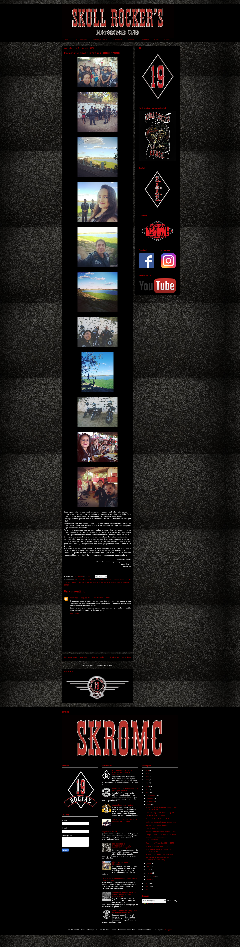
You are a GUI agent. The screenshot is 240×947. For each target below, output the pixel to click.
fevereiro (150, 876)
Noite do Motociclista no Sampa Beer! (161, 822)
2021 (146, 783)
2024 (146, 773)
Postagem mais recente (75, 657)
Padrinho (132, 40)
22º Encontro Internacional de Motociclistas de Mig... (158, 859)
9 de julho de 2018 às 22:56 (99, 598)
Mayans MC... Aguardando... (157, 825)
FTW (74, 582)
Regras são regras (109, 832)
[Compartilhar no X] (101, 576)
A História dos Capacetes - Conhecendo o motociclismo (120, 879)
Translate (151, 904)
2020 (146, 786)
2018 (146, 792)
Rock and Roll (124, 582)
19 (76, 580)
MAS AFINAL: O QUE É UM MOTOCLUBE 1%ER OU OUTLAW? (122, 772)
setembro (150, 801)
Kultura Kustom (82, 582)
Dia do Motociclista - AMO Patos (159, 819)
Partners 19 (117, 40)
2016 (146, 886)
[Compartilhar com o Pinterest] (106, 576)
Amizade (81, 580)
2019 (146, 789)
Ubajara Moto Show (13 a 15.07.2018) (122, 863)
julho (148, 805)
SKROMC (67, 585)
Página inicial (98, 657)
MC (91, 582)
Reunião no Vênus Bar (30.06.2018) (160, 843)
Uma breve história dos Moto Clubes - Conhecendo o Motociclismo (124, 894)
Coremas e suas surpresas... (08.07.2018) (157, 839)
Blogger (168, 930)
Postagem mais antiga (120, 657)
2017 (146, 883)
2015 (146, 890)
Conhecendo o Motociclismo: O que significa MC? (125, 790)
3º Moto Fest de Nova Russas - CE (159, 854)
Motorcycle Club (100, 40)
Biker (106, 580)
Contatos (145, 40)
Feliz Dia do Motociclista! (156, 816)
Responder (74, 613)
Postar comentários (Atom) (101, 665)
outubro (150, 798)
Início (67, 40)
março (149, 873)
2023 (146, 777)
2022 (146, 780)
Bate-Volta (99, 580)
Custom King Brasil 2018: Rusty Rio (160, 813)
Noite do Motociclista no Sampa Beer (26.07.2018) (161, 808)
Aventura (90, 580)
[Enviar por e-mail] (96, 576)
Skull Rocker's (81, 40)
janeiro (149, 879)
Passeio (114, 582)
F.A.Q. (156, 40)
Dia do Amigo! (152, 828)
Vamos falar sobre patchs (123, 805)
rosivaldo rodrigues (78, 598)
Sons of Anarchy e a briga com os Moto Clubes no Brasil (124, 912)
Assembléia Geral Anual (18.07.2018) (161, 832)
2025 (146, 770)
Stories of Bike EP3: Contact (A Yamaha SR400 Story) (125, 820)
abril (148, 870)
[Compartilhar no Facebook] (103, 576)
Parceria (96, 582)
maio (148, 867)
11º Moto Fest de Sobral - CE (157, 846)
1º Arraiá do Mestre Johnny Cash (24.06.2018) (159, 850)
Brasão (167, 40)
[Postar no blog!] (99, 576)
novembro (151, 795)
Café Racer (114, 580)
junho (149, 863)
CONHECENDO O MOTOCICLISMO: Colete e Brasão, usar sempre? (122, 846)
